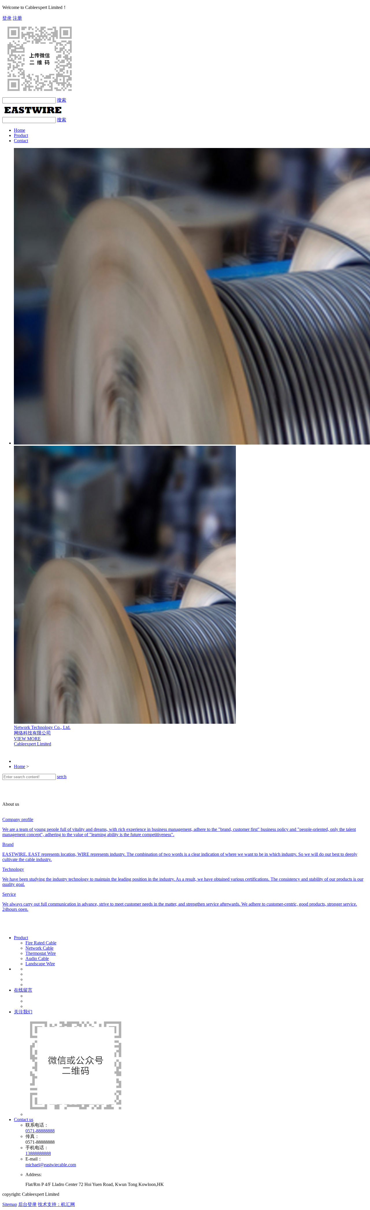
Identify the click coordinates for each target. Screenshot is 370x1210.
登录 (7, 18)
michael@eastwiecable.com (50, 1164)
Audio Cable (37, 958)
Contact (21, 140)
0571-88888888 (40, 1130)
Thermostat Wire (40, 953)
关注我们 (23, 1011)
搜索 (61, 100)
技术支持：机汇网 (56, 1204)
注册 (17, 18)
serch (61, 776)
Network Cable (39, 948)
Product (21, 135)
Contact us (23, 1119)
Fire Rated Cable (40, 942)
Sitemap (9, 1204)
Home (19, 130)
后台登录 (27, 1204)
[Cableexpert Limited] (33, 114)
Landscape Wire (40, 963)
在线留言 (23, 990)
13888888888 (38, 1153)
